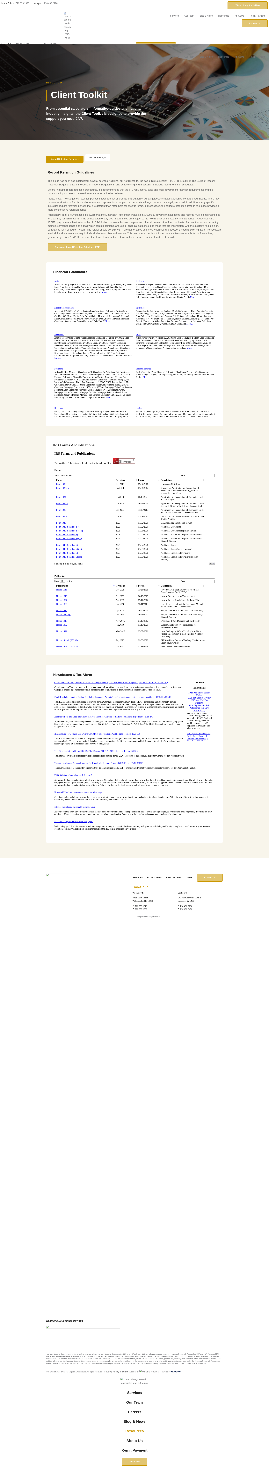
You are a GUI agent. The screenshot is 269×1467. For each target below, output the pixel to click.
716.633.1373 (22, 3)
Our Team (189, 16)
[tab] (65, 159)
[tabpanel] (134, 210)
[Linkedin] (58, 1337)
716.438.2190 (51, 3)
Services (174, 16)
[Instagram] (63, 1337)
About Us (239, 16)
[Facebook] (47, 1337)
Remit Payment (257, 16)
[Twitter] (53, 1337)
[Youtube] (69, 1337)
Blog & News (206, 16)
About (191, 877)
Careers (134, 1412)
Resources (223, 16)
